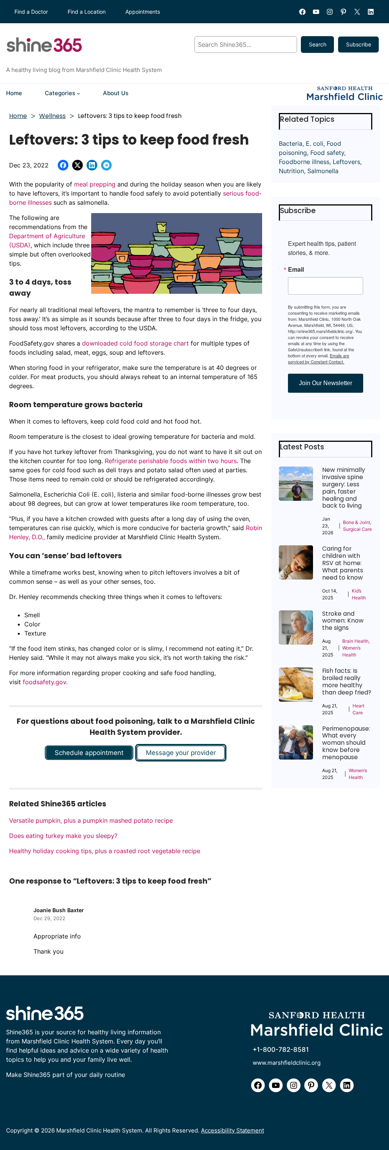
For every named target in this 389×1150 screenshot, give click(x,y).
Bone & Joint (356, 522)
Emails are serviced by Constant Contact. (318, 358)
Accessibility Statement (232, 1130)
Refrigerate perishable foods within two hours (171, 461)
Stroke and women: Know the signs (343, 621)
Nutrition (291, 171)
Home (18, 115)
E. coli (314, 143)
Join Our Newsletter (325, 383)
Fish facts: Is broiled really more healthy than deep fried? (346, 681)
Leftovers (346, 162)
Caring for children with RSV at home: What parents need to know (342, 563)
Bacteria (290, 143)
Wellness (52, 115)
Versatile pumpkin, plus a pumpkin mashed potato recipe (91, 820)
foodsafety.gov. (45, 682)
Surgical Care (357, 529)
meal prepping (94, 184)
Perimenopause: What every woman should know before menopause (346, 743)
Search (317, 44)
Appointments (142, 11)
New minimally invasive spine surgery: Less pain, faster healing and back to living (343, 488)
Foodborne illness (304, 162)
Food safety (327, 152)
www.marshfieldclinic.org (287, 1062)
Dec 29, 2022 (49, 918)
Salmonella (322, 171)
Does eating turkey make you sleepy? (63, 835)
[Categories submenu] (78, 93)
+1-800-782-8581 (281, 1049)
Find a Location (87, 11)
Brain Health (355, 641)
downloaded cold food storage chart (135, 343)
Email (296, 269)
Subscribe (358, 44)
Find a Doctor (31, 11)
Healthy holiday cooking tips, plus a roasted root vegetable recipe (104, 851)
